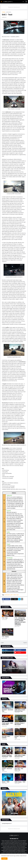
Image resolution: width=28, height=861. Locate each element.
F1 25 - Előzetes (5, 636)
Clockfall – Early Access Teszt (7, 769)
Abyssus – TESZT (5, 782)
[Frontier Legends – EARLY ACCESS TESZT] (7, 718)
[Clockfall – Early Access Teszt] (7, 763)
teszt (17, 594)
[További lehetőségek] (3, 602)
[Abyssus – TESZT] (7, 777)
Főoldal (3, 12)
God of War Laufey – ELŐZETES (6, 737)
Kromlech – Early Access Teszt (20, 737)
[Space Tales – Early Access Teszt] (20, 763)
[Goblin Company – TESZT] (20, 777)
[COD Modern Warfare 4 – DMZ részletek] (20, 718)
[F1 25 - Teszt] (7, 613)
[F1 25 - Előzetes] (7, 632)
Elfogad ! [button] (4, 858)
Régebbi (25, 642)
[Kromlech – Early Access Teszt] (20, 731)
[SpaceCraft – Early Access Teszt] (7, 705)
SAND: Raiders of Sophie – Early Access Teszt (20, 710)
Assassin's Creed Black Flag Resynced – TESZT (7, 756)
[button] (1, 1)
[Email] (22, 599)
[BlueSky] (19, 599)
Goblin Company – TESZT (20, 782)
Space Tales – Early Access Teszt (19, 769)
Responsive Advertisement (14, 7)
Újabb (2, 642)
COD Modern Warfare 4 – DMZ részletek (20, 723)
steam (14, 594)
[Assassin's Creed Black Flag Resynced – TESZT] (7, 750)
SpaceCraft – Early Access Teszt (7, 710)
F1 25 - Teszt (4, 618)
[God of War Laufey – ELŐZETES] (7, 731)
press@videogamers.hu (7, 823)
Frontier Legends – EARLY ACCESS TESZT (7, 723)
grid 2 (11, 594)
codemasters (8, 12)
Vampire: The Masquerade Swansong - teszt (14, 669)
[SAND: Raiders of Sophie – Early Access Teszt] (20, 705)
